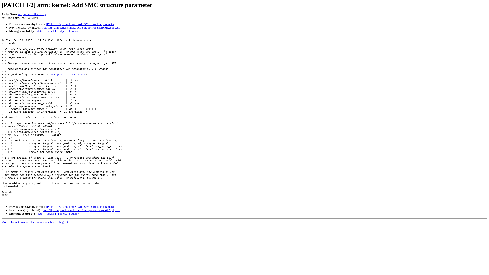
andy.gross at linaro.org (32, 14)
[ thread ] (50, 31)
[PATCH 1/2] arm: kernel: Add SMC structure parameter (80, 24)
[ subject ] (62, 31)
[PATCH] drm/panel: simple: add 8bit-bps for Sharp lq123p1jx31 (80, 27)
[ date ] (40, 31)
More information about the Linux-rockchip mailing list (35, 222)
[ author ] (74, 31)
